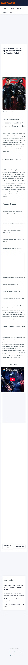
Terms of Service (14, 655)
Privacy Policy (14, 651)
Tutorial (11, 8)
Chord (19, 8)
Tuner (11, 12)
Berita (4, 12)
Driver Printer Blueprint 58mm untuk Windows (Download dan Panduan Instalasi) (13, 587)
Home (4, 8)
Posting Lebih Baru (8, 546)
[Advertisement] (14, 29)
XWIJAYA (8, 3)
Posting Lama (20, 546)
